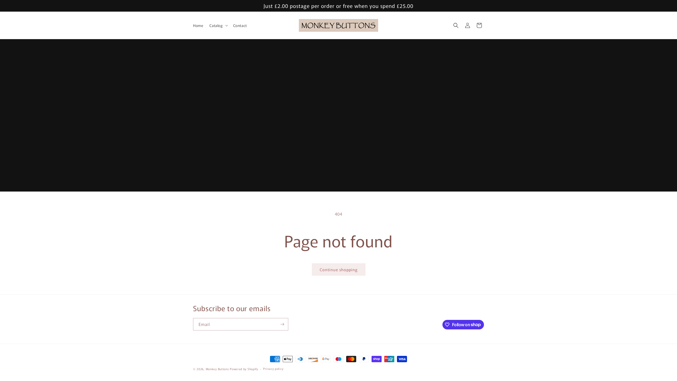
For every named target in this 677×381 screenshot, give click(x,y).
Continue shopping (339, 269)
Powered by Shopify (244, 369)
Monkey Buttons (217, 369)
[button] (218, 25)
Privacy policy (273, 368)
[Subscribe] (282, 324)
